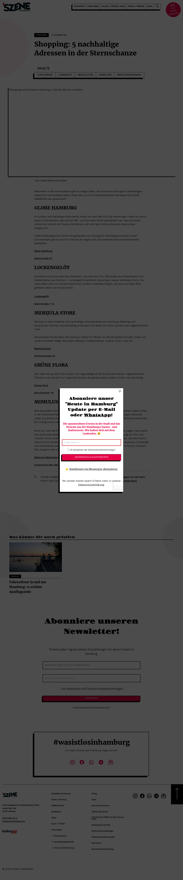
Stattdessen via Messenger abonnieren (93, 469)
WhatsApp (97, 415)
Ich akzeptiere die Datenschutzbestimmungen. (92, 450)
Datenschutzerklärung (91, 485)
